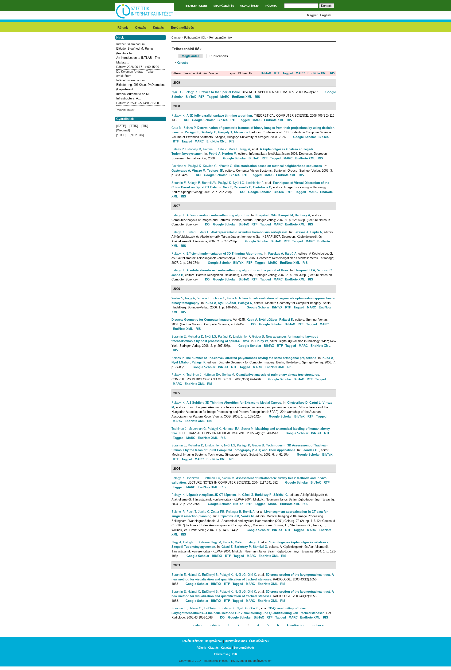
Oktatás (140, 27)
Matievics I (242, 132)
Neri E (227, 187)
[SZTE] (121, 126)
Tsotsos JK (215, 170)
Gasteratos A (180, 170)
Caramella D (242, 187)
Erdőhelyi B (193, 149)
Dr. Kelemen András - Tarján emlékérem (135, 74)
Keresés (182, 62)
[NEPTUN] (137, 135)
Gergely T (225, 132)
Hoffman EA (211, 374)
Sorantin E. (179, 608)
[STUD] (121, 135)
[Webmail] (123, 130)
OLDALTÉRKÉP (249, 5)
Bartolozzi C (262, 187)
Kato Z (222, 149)
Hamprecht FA (305, 270)
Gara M (176, 128)
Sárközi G (280, 495)
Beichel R (178, 511)
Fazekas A (178, 166)
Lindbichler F (254, 183)
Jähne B (177, 275)
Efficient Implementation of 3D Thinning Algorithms (224, 253)
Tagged (288, 73)
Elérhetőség (222, 654)
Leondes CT (310, 450)
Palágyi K (191, 92)
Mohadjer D (195, 336)
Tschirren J (194, 374)
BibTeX (266, 73)
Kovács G (210, 166)
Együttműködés (182, 27)
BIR (234, 654)
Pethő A (214, 153)
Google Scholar (203, 120)
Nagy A (245, 149)
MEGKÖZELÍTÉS (224, 5)
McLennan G (197, 428)
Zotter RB (217, 511)
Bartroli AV (209, 183)
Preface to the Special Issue (219, 92)
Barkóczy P (263, 495)
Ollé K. (254, 608)
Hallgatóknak (213, 641)
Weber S (177, 298)
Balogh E (194, 183)
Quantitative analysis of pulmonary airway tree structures (277, 374)
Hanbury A (302, 215)
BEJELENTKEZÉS (196, 5)
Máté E (233, 149)
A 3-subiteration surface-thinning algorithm (218, 215)
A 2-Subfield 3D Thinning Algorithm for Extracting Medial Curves (234, 402)
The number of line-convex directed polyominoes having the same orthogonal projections (250, 358)
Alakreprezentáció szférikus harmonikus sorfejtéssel (249, 232)
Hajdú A (316, 232)
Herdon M (229, 153)
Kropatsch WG (266, 215)
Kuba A (232, 298)
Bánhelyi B (208, 132)
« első (197, 625)
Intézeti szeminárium (130, 44)
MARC (300, 73)
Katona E (209, 149)
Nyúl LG (177, 92)
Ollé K (252, 574)
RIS (332, 73)
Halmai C (194, 574)
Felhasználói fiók (195, 37)
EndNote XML (317, 73)
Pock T (191, 511)
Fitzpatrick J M (228, 516)
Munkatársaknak (236, 641)
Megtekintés (190, 56)
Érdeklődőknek (259, 641)
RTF (277, 73)
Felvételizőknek (192, 641)
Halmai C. (195, 608)
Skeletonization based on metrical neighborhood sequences (278, 166)
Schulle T (203, 298)
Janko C (203, 511)
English (325, 15)
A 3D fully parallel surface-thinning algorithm (219, 115)
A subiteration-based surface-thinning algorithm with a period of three (237, 270)
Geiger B (258, 336)
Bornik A (249, 511)
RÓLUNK (271, 5)
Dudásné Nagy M (209, 542)
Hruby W (261, 341)
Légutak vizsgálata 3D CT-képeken (211, 495)
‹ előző (215, 625)
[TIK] (144, 126)
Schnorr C (324, 270)
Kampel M (285, 215)
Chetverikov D (297, 402)
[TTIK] (133, 126)
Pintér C (192, 232)
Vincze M (198, 170)
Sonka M (228, 374)
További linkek (125, 110)
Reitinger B (233, 511)
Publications (220, 56)
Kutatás (158, 27)
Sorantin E (178, 183)
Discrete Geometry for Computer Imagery (201, 319)
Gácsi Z (247, 495)
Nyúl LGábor (227, 303)
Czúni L (315, 402)
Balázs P (189, 128)
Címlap (176, 37)
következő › (295, 625)
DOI (186, 120)
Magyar (312, 15)
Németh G (225, 166)
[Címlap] (144, 18)
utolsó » (317, 625)
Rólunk (122, 27)
